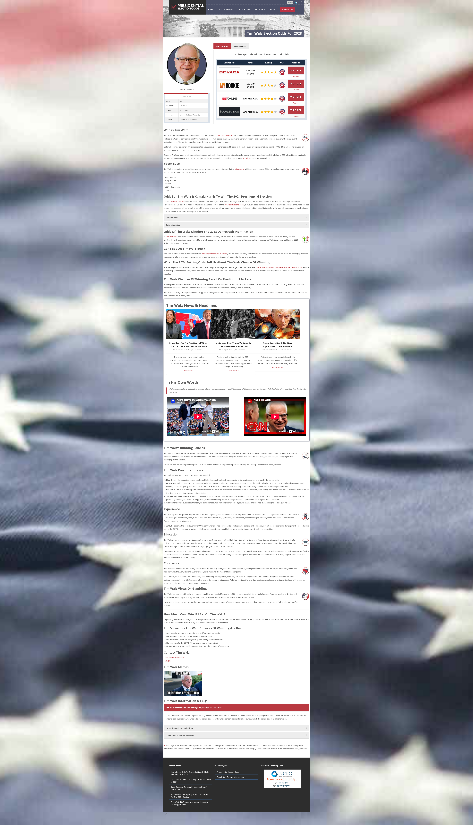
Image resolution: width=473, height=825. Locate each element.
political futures (177, 201)
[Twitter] (296, 3)
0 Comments (198, 350)
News (290, 2)
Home (210, 9)
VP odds (246, 158)
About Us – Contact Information (230, 777)
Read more (189, 370)
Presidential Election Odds (228, 772)
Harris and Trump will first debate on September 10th (279, 267)
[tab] (236, 217)
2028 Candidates (225, 9)
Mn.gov (168, 660)
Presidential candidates (234, 204)
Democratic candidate (224, 135)
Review (296, 76)
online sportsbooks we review (214, 253)
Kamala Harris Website (174, 657)
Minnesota (239, 169)
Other (272, 9)
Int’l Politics (260, 9)
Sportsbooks (222, 46)
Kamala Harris (171, 236)
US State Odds (244, 9)
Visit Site (295, 70)
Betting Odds (240, 46)
